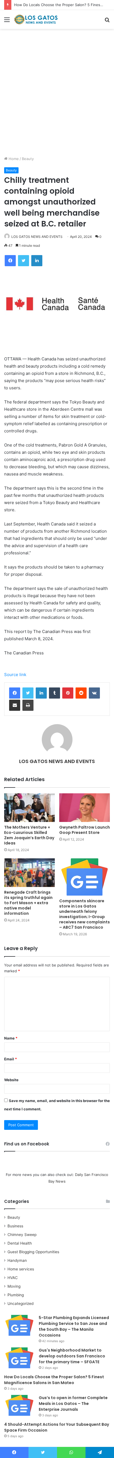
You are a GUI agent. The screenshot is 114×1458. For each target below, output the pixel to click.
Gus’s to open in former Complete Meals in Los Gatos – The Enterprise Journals (73, 1403)
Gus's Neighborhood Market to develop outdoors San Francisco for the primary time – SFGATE (72, 1356)
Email (10, 1059)
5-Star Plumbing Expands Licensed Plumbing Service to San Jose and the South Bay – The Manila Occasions (74, 1326)
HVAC (12, 1277)
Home (13, 158)
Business (15, 1226)
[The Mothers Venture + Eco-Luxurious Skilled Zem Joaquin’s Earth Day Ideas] (29, 807)
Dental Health (19, 1243)
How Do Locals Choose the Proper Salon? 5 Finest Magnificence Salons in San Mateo (54, 1379)
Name (10, 1038)
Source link (15, 674)
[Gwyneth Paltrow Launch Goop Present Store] (84, 807)
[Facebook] (14, 693)
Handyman (17, 1260)
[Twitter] (27, 693)
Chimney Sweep (22, 1234)
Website (11, 1080)
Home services (20, 1269)
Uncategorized (20, 1303)
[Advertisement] (57, 94)
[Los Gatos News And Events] (36, 19)
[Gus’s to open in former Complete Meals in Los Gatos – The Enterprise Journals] (19, 1405)
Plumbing (15, 1295)
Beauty (28, 158)
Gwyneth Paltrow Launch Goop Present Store (84, 829)
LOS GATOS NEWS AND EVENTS (37, 237)
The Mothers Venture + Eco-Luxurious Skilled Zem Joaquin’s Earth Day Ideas (29, 835)
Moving (13, 1286)
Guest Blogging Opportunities (33, 1252)
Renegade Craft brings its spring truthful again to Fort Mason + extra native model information (28, 902)
